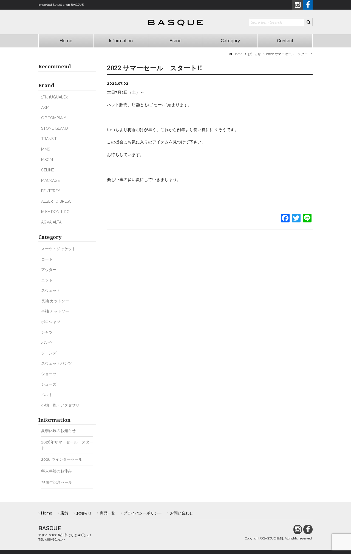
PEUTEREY (50, 191)
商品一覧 (107, 513)
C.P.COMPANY (53, 118)
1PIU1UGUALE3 (54, 97)
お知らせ (254, 54)
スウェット (50, 290)
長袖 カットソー (55, 301)
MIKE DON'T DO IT (57, 212)
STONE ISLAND (54, 128)
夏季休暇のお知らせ (58, 430)
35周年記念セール (56, 482)
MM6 (45, 149)
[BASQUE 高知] (175, 23)
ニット (47, 280)
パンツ (47, 342)
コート (47, 259)
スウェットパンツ (56, 363)
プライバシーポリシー (142, 513)
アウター (48, 269)
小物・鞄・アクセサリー (62, 405)
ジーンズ (48, 353)
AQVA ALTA (51, 222)
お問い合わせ (181, 513)
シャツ (47, 332)
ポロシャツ (50, 322)
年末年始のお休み (56, 471)
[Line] (307, 219)
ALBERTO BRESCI (56, 201)
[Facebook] (285, 219)
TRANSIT (49, 139)
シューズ (48, 384)
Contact (285, 40)
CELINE (47, 170)
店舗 (64, 513)
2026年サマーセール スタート (67, 445)
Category (230, 40)
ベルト (47, 394)
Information (121, 40)
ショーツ (48, 374)
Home (66, 40)
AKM (45, 107)
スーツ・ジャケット (58, 249)
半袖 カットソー (55, 311)
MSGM (47, 159)
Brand (175, 40)
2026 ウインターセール (63, 459)
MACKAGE (50, 180)
